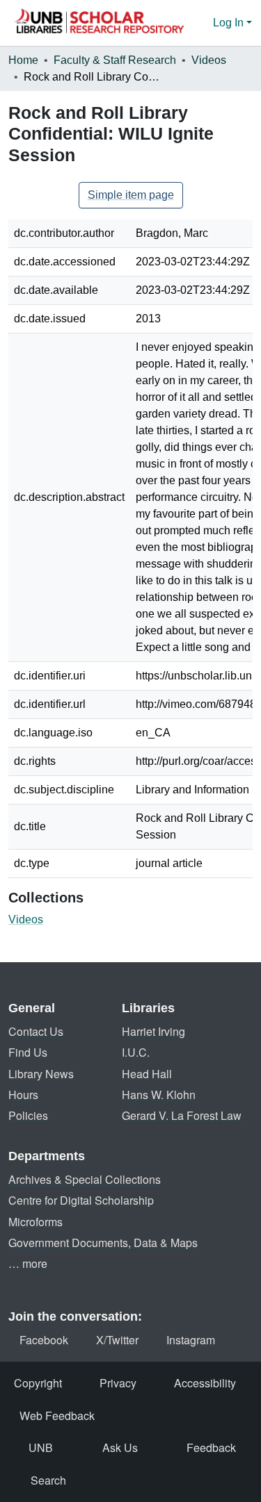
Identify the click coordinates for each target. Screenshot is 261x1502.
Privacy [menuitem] (118, 1383)
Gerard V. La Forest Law (182, 1115)
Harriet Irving (153, 1031)
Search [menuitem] (48, 1480)
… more (27, 1263)
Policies (28, 1115)
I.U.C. (136, 1052)
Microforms (35, 1222)
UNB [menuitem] (41, 1447)
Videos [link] (208, 60)
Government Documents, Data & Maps (103, 1243)
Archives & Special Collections (84, 1179)
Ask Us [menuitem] (120, 1447)
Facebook (43, 1340)
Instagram (190, 1340)
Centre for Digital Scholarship (81, 1200)
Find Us (27, 1052)
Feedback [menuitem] (211, 1447)
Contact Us (35, 1031)
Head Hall (147, 1074)
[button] (98, 23)
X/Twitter (117, 1340)
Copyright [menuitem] (38, 1383)
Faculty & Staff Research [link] (115, 60)
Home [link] (23, 60)
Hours (23, 1095)
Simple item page (131, 195)
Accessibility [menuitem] (205, 1383)
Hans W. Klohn (159, 1095)
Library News (41, 1074)
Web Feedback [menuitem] (57, 1415)
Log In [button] (229, 22)
